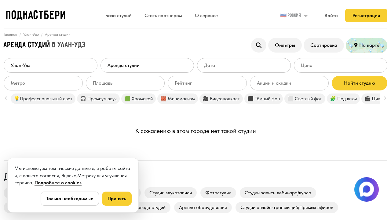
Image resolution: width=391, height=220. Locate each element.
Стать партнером (163, 15)
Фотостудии (218, 193)
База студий (118, 15)
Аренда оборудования (203, 207)
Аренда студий (150, 207)
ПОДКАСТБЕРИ (36, 15)
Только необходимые (69, 198)
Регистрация (366, 15)
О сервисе (206, 15)
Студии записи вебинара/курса (278, 193)
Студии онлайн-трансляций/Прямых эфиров (286, 207)
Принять (117, 198)
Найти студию (359, 83)
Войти (331, 15)
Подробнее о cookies (58, 182)
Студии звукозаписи (170, 193)
